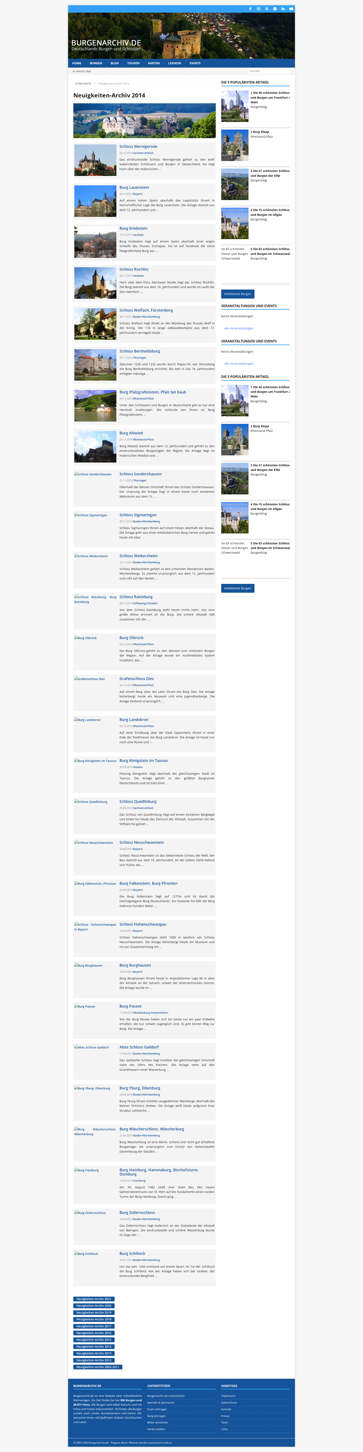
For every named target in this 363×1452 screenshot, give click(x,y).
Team (224, 1422)
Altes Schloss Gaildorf (139, 1047)
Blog (115, 63)
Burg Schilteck (132, 1253)
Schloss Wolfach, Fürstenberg (146, 310)
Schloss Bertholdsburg (140, 351)
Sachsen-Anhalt (143, 153)
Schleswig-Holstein (145, 603)
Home (76, 63)
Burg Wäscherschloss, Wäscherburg (152, 1129)
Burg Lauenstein (134, 187)
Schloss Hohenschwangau (143, 924)
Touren (133, 63)
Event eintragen (157, 1409)
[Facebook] (250, 9)
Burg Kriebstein (133, 228)
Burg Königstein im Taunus (144, 761)
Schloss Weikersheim (139, 556)
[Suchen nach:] (269, 71)
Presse (225, 1416)
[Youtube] (291, 9)
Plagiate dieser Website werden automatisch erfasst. (141, 1442)
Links (224, 1429)
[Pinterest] (275, 9)
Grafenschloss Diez (137, 679)
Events (195, 63)
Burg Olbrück (131, 638)
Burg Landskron (134, 720)
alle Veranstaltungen (239, 328)
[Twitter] (266, 9)
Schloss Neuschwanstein (142, 842)
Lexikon (174, 63)
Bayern (138, 194)
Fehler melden (156, 1429)
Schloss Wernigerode (138, 146)
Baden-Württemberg (146, 316)
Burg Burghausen (135, 965)
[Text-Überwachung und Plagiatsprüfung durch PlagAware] (181, 1442)
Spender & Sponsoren (161, 1402)
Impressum (228, 1396)
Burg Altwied (131, 433)
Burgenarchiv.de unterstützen (166, 1396)
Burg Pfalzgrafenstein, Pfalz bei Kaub (153, 392)
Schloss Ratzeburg (136, 597)
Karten (154, 63)
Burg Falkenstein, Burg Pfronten (149, 883)
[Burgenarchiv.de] (181, 56)
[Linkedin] (283, 9)
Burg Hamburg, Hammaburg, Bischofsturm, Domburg (159, 1172)
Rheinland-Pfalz (143, 398)
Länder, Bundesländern (105, 1413)
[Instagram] (258, 9)
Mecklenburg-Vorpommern (150, 1012)
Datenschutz (229, 1402)
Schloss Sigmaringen (138, 515)
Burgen (96, 63)
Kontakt (226, 1409)
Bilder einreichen (157, 1422)
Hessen (137, 767)
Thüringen (139, 357)
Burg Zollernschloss (137, 1213)
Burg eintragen (156, 1416)
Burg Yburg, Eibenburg (140, 1088)
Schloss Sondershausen (141, 474)
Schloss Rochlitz (134, 269)
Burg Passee (131, 1006)
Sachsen (138, 235)
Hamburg (139, 1180)
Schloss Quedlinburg (138, 801)
